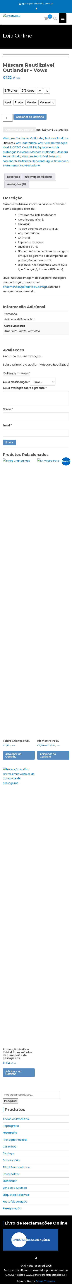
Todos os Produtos (56, 138)
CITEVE (16, 147)
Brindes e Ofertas (15, 1188)
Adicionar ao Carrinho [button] (13, 1073)
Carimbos (9, 1146)
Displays (8, 1153)
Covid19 (27, 147)
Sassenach (61, 161)
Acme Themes (45, 1281)
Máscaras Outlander (16, 138)
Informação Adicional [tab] (38, 177)
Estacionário (11, 1160)
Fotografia (10, 1133)
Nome (8, 409)
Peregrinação (12, 1208)
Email (7, 425)
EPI (35, 147)
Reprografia (11, 1126)
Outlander (36, 138)
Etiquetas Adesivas (16, 1195)
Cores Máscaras (12, 96)
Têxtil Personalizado (16, 1167)
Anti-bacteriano (26, 143)
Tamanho (8, 84)
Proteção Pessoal (15, 1140)
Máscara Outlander (42, 152)
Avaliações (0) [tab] (16, 184)
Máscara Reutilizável (35, 156)
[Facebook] (36, 9)
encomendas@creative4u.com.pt (25, 287)
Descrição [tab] (13, 177)
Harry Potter (11, 1174)
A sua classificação (16, 382)
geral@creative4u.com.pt (37, 3)
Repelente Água (42, 161)
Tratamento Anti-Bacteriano (21, 165)
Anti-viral (44, 143)
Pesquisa (10, 1101)
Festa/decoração (15, 1201)
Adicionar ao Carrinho (30, 117)
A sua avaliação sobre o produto (25, 388)
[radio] (11, 90)
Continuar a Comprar (19, 130)
